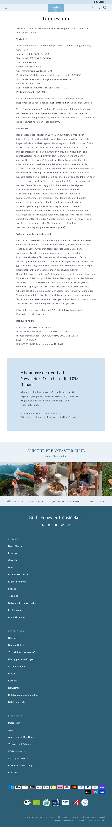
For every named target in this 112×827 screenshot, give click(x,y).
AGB (10, 729)
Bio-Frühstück (16, 546)
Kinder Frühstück (17, 581)
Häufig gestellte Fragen (21, 659)
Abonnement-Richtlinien (21, 736)
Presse (11, 673)
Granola (12, 560)
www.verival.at (31, 62)
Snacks (12, 588)
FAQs (44, 113)
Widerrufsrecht (16, 751)
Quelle (60, 227)
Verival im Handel (18, 666)
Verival (34, 817)
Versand (101, 817)
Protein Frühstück (18, 574)
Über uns (13, 637)
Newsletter (14, 687)
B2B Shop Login (16, 702)
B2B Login (99, 2)
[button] (6, 7)
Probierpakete (16, 610)
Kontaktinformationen (64, 820)
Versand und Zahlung (20, 744)
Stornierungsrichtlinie (96, 820)
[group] (17, 479)
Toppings (13, 595)
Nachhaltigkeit (16, 644)
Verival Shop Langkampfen (22, 652)
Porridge (13, 553)
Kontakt (12, 772)
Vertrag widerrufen (18, 758)
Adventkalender (17, 617)
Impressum (14, 722)
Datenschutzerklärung (20, 765)
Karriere (12, 680)
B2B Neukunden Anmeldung (23, 694)
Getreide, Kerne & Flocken (22, 602)
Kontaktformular (59, 102)
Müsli (11, 567)
